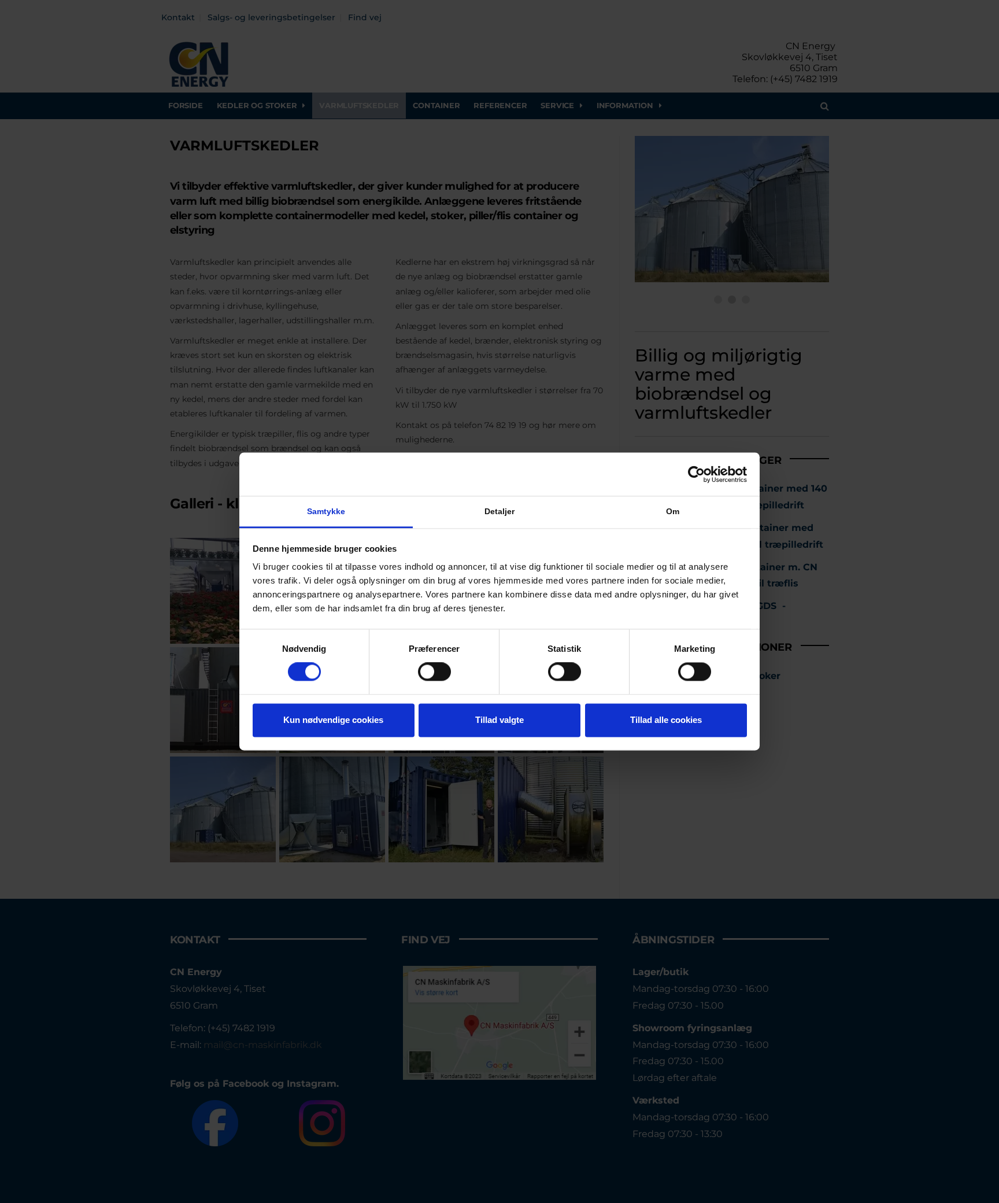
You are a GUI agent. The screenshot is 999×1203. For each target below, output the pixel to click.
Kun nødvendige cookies (333, 720)
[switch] (434, 672)
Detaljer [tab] (499, 511)
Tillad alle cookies (666, 720)
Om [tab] (672, 511)
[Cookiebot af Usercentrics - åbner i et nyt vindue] (696, 474)
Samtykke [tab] (326, 511)
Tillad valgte (499, 720)
